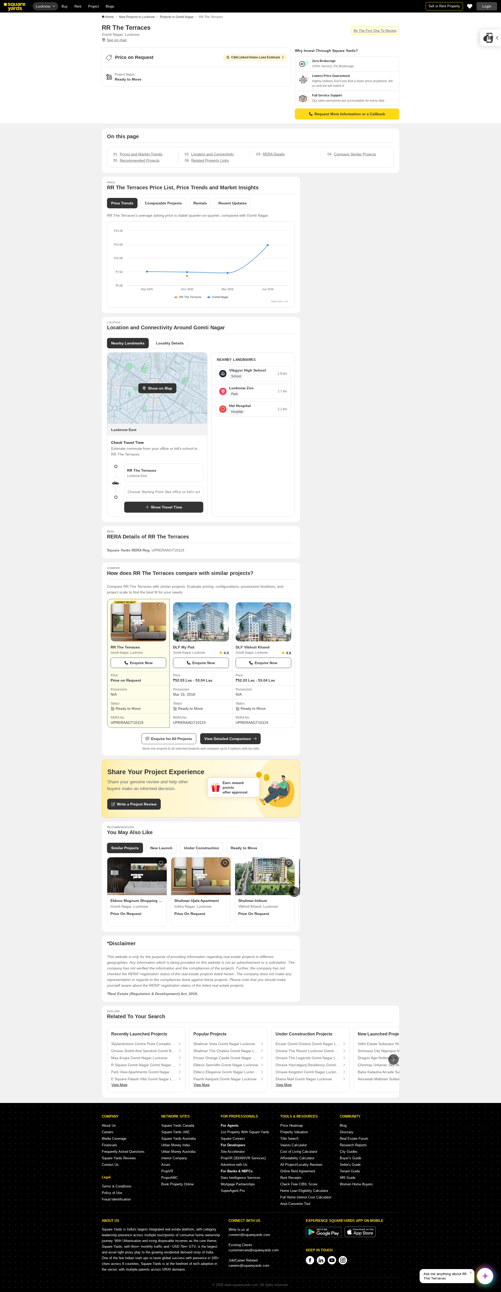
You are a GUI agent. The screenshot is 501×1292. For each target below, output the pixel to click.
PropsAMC (169, 1178)
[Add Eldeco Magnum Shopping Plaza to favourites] (161, 863)
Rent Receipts (291, 1178)
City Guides (348, 1152)
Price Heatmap (291, 1125)
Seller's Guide (350, 1165)
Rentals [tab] (200, 203)
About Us (109, 1125)
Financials (109, 1145)
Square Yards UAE (175, 1132)
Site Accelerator (233, 1152)
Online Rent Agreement (297, 1171)
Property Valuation (294, 1132)
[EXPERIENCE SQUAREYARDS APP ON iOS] (360, 1236)
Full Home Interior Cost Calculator (305, 1197)
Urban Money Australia (178, 1152)
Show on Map (160, 388)
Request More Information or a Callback (349, 114)
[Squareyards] (14, 7)
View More (119, 1085)
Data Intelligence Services (240, 1178)
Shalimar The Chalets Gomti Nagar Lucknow (225, 1051)
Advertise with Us (234, 1165)
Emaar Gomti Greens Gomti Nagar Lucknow (308, 1044)
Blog (343, 1125)
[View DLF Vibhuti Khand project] (263, 621)
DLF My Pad (183, 647)
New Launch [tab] (161, 848)
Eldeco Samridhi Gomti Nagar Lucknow (225, 1065)
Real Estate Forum (354, 1139)
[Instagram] (343, 1260)
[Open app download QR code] (490, 37)
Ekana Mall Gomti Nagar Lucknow (304, 1079)
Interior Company (174, 1158)
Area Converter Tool (295, 1204)
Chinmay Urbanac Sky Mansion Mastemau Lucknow (390, 1065)
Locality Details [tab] (170, 343)
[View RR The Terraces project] (138, 621)
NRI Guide (347, 1178)
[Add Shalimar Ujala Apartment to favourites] (225, 863)
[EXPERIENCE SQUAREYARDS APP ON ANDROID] (324, 1236)
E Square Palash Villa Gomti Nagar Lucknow (143, 1079)
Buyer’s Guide (350, 1158)
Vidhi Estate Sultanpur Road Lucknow (389, 1044)
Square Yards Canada (177, 1125)
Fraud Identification (116, 1199)
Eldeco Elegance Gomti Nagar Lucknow (225, 1072)
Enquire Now (141, 663)
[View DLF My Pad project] (201, 621)
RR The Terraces (125, 647)
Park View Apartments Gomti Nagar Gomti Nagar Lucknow (143, 1072)
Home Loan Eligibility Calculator (304, 1191)
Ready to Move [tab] (244, 848)
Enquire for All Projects (171, 739)
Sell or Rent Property (444, 6)
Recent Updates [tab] (232, 203)
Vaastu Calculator (293, 1145)
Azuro (165, 1165)
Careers (108, 1132)
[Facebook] (310, 1260)
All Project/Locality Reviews (301, 1165)
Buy (65, 6)
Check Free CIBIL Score (298, 1184)
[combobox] (163, 492)
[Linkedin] (321, 1260)
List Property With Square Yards (245, 1132)
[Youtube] (332, 1260)
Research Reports (353, 1145)
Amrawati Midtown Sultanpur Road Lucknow (390, 1079)
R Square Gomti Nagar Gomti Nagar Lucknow (143, 1065)
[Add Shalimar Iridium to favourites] (289, 863)
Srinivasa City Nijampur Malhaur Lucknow (390, 1051)
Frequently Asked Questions (123, 1152)
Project (93, 6)
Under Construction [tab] (201, 848)
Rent (77, 6)
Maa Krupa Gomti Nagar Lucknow (139, 1058)
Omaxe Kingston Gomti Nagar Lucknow (308, 1072)
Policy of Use (112, 1193)
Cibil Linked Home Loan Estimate (255, 57)
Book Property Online (177, 1184)
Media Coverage (114, 1139)
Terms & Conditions (117, 1186)
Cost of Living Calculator (298, 1152)
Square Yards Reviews (119, 1158)
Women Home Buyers (356, 1184)
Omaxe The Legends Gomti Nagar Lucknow (308, 1058)
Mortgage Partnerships (238, 1184)
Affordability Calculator (297, 1158)
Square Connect (233, 1139)
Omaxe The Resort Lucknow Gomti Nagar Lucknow (308, 1051)
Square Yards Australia (178, 1139)
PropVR (167, 1171)
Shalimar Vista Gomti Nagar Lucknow (224, 1044)
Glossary (346, 1132)
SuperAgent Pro (233, 1191)
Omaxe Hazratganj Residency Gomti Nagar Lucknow (308, 1065)
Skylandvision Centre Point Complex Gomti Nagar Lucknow (143, 1044)
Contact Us (110, 1165)
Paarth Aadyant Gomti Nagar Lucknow (225, 1079)
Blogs (110, 6)
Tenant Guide (350, 1171)
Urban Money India (175, 1145)
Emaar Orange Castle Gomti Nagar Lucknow (225, 1058)
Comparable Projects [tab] (163, 203)
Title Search (289, 1139)
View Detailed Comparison (227, 739)
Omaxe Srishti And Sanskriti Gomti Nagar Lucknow (143, 1051)
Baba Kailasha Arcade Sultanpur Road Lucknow (390, 1072)
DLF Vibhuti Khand (253, 647)
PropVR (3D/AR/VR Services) (243, 1158)
